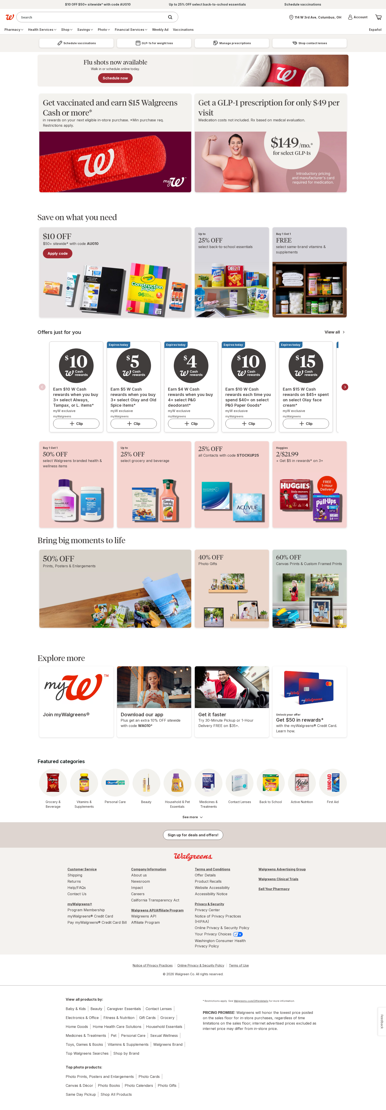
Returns (74, 881)
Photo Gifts (167, 1085)
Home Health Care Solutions (117, 1026)
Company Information (148, 869)
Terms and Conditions (212, 869)
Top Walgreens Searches (87, 1053)
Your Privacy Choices (214, 934)
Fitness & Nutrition (118, 1017)
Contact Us (76, 894)
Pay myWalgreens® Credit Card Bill (97, 922)
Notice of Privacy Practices (153, 965)
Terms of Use (239, 965)
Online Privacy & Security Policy (222, 928)
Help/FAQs (76, 887)
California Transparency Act (155, 900)
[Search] (172, 17)
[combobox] (92, 17)
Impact (137, 887)
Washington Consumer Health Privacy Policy (220, 943)
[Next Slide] (345, 387)
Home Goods (77, 1026)
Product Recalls (208, 881)
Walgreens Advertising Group (282, 869)
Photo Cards (149, 1076)
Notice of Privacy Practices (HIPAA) (218, 919)
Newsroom (140, 881)
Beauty (96, 1008)
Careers (138, 894)
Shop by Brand (126, 1053)
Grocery (167, 1017)
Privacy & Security (209, 904)
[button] (358, 17)
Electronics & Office (82, 1017)
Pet (113, 1035)
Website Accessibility (212, 887)
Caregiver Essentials (124, 1008)
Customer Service (82, 869)
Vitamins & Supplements (128, 1044)
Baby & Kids (76, 1008)
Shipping (74, 875)
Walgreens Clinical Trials (278, 879)
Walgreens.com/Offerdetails (251, 1000)
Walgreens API (143, 916)
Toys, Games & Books (84, 1044)
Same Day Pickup (81, 1094)
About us (139, 875)
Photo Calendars (139, 1085)
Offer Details (205, 875)
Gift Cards (147, 1017)
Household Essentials (164, 1026)
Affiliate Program (145, 922)
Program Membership (86, 910)
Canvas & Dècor (79, 1085)
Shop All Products (116, 1094)
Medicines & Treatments (86, 1035)
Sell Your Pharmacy (274, 889)
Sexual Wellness (164, 1035)
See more (190, 817)
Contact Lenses (159, 1008)
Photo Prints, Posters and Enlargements (100, 1076)
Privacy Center (207, 910)
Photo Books (109, 1085)
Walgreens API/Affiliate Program (157, 910)
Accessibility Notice (211, 894)
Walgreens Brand (168, 1044)
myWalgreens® (79, 904)
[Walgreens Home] (10, 17)
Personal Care (133, 1035)
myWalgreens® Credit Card (90, 916)
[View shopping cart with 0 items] (378, 17)
